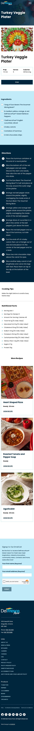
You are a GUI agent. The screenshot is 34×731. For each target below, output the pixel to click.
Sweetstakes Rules (7, 668)
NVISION (12, 724)
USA (2, 657)
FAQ (2, 708)
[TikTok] (24, 714)
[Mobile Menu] (30, 3)
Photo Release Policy (8, 665)
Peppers (3, 688)
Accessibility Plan (7, 671)
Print (17, 82)
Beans (3, 693)
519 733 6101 (10, 630)
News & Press (5, 645)
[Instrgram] (9, 714)
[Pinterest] (17, 714)
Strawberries (5, 696)
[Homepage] (6, 3)
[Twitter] (6, 714)
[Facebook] (2, 714)
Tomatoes (4, 685)
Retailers (4, 648)
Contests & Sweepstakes (12, 708)
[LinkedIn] (13, 714)
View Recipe (8, 411)
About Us (4, 642)
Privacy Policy (6, 662)
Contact (4, 660)
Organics (4, 699)
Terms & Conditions (27, 708)
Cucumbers (5, 691)
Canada (4, 654)
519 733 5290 (8, 632)
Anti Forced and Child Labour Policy (14, 674)
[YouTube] (20, 714)
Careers (4, 651)
